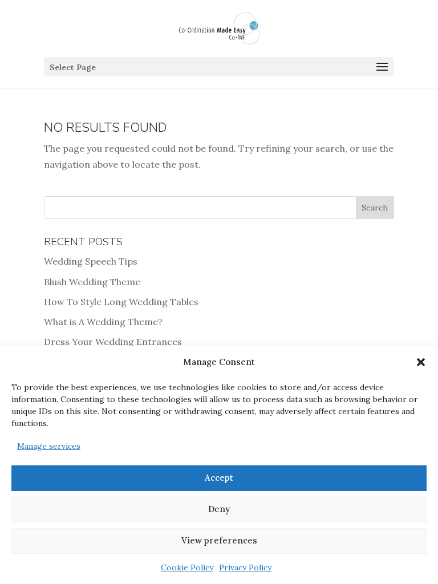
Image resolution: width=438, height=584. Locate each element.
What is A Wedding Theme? (103, 321)
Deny (219, 509)
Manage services (48, 446)
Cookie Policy (187, 567)
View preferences (219, 540)
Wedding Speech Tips (90, 261)
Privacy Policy (245, 567)
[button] (421, 362)
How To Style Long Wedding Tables (121, 301)
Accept (219, 477)
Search (375, 207)
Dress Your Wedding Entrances (113, 341)
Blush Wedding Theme (92, 281)
